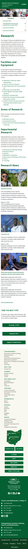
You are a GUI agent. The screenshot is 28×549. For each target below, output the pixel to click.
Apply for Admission (14, 342)
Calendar (6, 407)
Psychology (6, 160)
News (5, 384)
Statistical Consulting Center (10, 95)
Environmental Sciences (9, 121)
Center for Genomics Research (11, 84)
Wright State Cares (14, 471)
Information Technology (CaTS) (11, 424)
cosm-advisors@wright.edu (11, 535)
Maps (5, 410)
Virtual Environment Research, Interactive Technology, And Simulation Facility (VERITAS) (14, 103)
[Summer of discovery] (14, 177)
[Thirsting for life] (14, 223)
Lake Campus (19, 448)
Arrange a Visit (14, 325)
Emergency (13, 543)
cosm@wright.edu (8, 513)
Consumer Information (9, 390)
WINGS (5, 414)
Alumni (8, 401)
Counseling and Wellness (10, 419)
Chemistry (6, 153)
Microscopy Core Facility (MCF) (11, 90)
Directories (6, 408)
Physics (5, 159)
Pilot (5, 411)
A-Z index (14, 454)
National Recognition (9, 382)
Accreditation (7, 381)
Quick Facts (7, 385)
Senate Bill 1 (7, 393)
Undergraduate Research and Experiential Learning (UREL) (10, 24)
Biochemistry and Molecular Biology (12, 149)
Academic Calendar (8, 373)
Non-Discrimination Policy (10, 391)
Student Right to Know (9, 395)
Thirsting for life (5, 234)
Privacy (19, 543)
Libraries (6, 425)
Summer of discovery (6, 188)
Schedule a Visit (10, 448)
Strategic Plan (7, 369)
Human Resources (8, 422)
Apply (14, 458)
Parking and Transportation (10, 427)
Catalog (6, 376)
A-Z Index (5, 543)
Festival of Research (8, 27)
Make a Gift (14, 467)
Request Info (14, 334)
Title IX (5, 396)
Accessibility (15, 540)
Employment (14, 462)
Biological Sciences (8, 151)
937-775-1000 (14, 489)
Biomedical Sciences (8, 119)
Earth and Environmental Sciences (12, 358)
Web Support (14, 547)
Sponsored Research (13, 30)
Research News (7, 21)
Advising (6, 375)
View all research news (7, 302)
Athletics (8, 402)
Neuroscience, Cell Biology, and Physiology (14, 157)
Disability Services (8, 420)
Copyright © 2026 (5, 540)
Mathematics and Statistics (10, 155)
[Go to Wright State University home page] (10, 2)
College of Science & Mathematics (7, 6)
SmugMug (8, 413)
